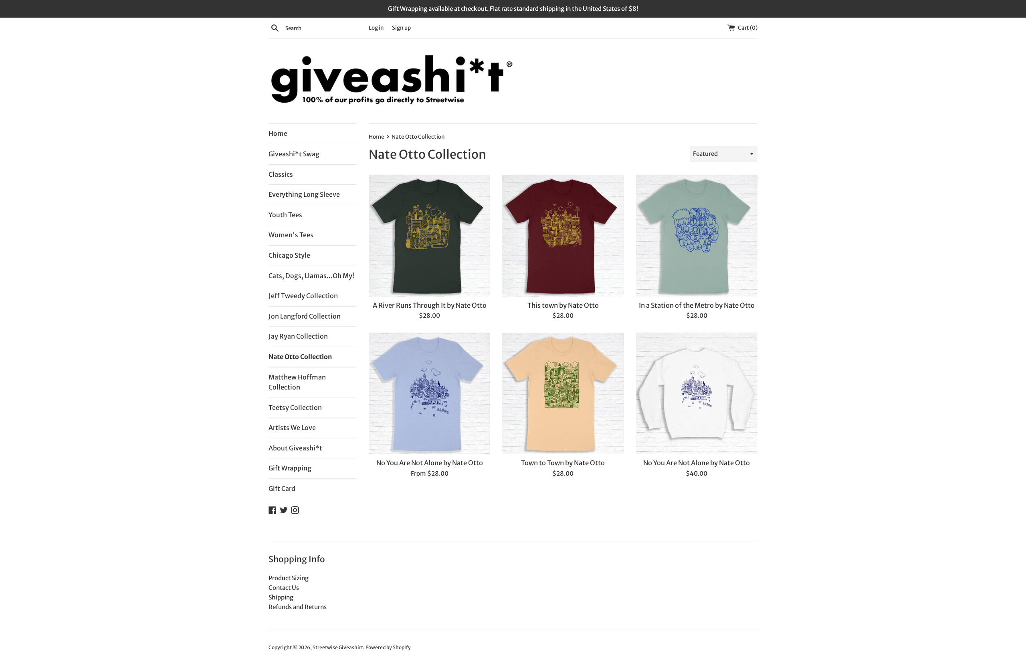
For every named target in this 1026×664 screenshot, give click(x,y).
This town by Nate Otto (563, 305)
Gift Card (282, 488)
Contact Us (284, 587)
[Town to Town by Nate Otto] (563, 393)
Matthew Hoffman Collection (297, 382)
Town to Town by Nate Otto (563, 463)
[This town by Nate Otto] (563, 235)
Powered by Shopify (388, 647)
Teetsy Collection (295, 408)
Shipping (281, 597)
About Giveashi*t (295, 448)
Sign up (401, 27)
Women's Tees (291, 235)
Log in (376, 27)
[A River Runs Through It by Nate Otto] (429, 235)
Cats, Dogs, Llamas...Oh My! (311, 276)
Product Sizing (289, 578)
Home (278, 133)
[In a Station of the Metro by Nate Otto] (696, 235)
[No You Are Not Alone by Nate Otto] (429, 393)
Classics (281, 174)
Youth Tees (285, 215)
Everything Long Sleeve (304, 194)
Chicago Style (289, 255)
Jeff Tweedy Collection (303, 296)
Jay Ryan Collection (298, 336)
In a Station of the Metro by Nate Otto (697, 305)
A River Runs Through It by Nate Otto (430, 305)
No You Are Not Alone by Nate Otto (429, 463)
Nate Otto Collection (300, 357)
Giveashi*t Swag (294, 154)
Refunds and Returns (298, 607)
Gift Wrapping (290, 468)
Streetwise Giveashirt (338, 647)
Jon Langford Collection (305, 316)
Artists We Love (292, 428)
